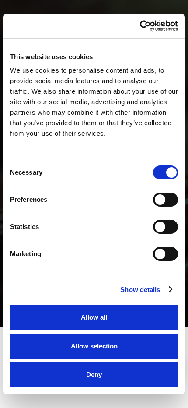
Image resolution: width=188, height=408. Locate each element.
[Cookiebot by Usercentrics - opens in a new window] (139, 26)
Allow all (94, 317)
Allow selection (94, 346)
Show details (140, 289)
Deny (94, 374)
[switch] (165, 200)
